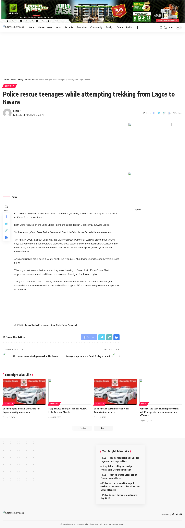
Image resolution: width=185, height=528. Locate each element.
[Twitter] (176, 515)
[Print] (169, 113)
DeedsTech (119, 524)
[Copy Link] (164, 113)
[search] (165, 27)
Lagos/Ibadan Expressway (37, 325)
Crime (143, 404)
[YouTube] (181, 515)
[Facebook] (173, 515)
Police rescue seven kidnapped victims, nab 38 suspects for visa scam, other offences (159, 412)
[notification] (161, 27)
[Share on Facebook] (154, 113)
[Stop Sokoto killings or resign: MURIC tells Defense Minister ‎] (69, 392)
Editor (16, 110)
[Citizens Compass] (13, 27)
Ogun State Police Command (63, 325)
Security (9, 86)
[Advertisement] (92, 53)
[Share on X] (159, 113)
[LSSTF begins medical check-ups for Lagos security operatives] (24, 392)
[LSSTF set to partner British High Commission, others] (115, 392)
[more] (137, 27)
